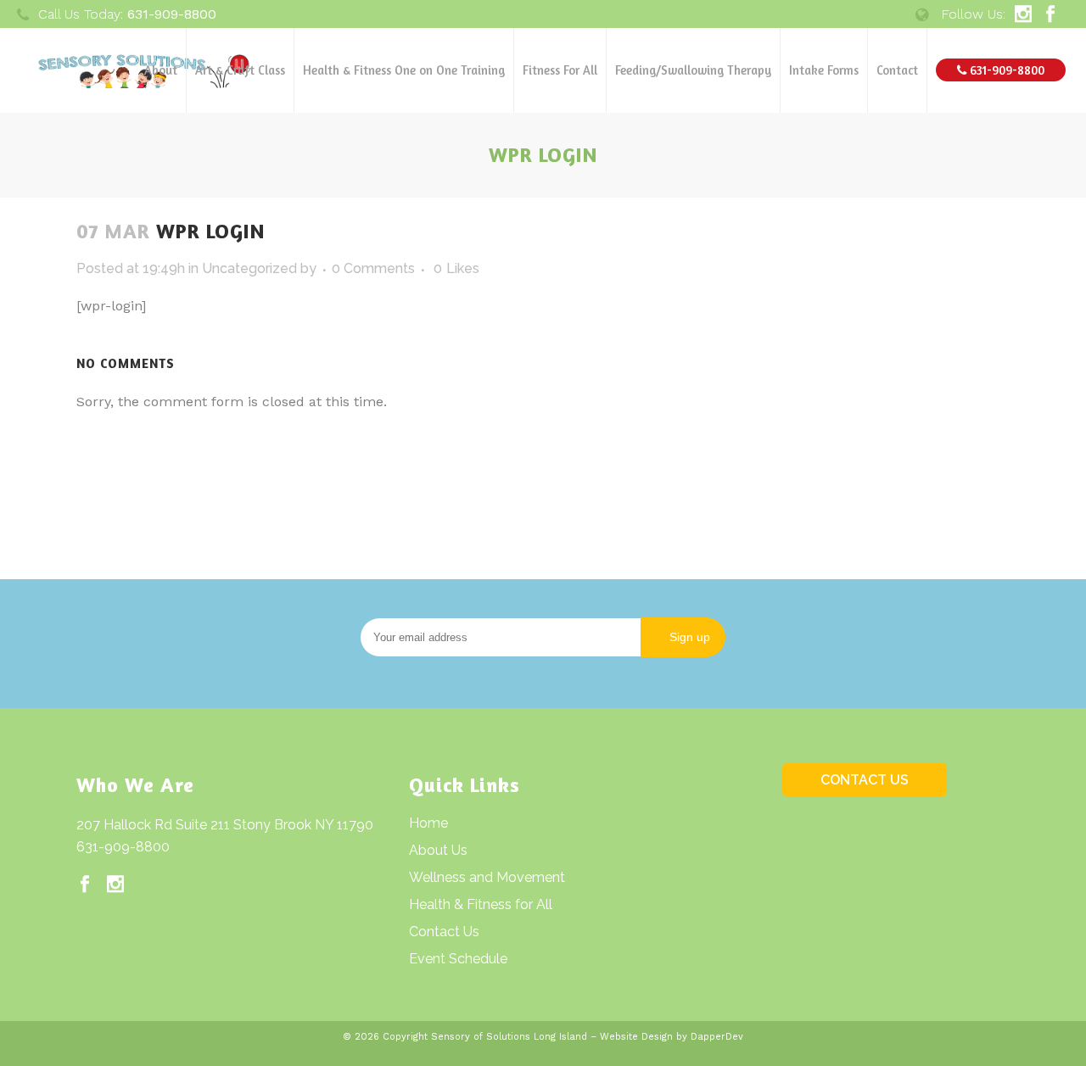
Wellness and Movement (487, 877)
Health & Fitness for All (480, 904)
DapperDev (717, 1036)
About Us (438, 850)
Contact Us (444, 932)
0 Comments (373, 268)
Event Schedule (458, 959)
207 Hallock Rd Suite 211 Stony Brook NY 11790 (224, 825)
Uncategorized (249, 268)
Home (428, 823)
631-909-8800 (123, 847)
